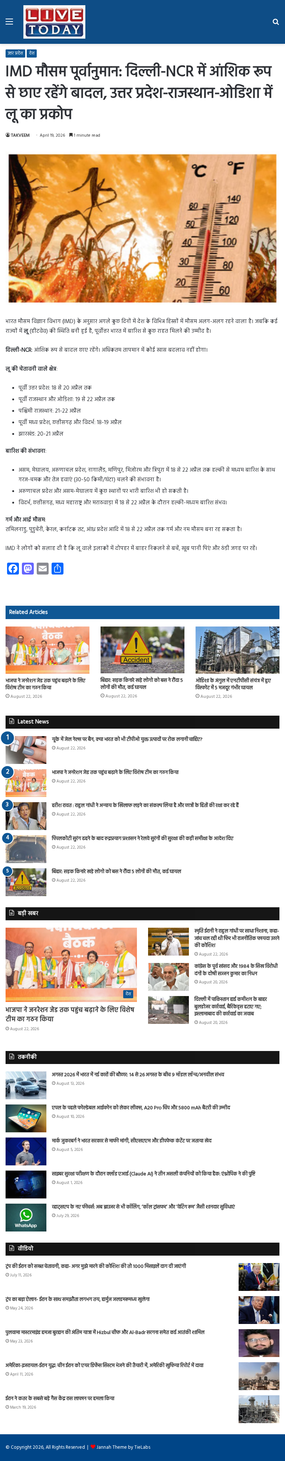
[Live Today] (54, 22)
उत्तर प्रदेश (15, 53)
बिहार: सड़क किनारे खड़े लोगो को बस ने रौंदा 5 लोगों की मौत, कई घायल (142, 684)
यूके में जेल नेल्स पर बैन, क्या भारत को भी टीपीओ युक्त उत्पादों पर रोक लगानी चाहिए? (127, 739)
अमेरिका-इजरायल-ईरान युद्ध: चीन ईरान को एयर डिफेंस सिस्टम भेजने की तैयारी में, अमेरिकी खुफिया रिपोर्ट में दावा (104, 1365)
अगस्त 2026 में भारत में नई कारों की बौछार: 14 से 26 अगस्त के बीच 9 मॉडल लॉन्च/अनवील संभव (138, 1075)
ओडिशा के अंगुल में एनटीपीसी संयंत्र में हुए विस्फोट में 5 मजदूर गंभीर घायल (233, 684)
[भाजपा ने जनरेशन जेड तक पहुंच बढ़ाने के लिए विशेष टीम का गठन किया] (47, 650)
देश (32, 53)
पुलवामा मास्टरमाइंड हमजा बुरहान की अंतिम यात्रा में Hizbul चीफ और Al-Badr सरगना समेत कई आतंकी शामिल (105, 1332)
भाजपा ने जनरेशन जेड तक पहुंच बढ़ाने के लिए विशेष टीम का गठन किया (45, 684)
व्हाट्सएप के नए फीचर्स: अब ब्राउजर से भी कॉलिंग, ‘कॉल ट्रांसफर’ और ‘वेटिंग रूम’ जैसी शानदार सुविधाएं (143, 1207)
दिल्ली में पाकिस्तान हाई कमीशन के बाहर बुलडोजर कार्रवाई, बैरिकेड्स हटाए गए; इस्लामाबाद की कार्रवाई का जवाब (230, 1006)
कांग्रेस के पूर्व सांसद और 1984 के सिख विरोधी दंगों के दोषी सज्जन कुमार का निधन (236, 970)
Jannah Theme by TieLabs (123, 1447)
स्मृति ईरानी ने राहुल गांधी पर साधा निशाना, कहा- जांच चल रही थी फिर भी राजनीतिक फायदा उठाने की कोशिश (236, 938)
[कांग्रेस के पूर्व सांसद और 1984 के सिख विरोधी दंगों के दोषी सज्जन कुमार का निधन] (168, 977)
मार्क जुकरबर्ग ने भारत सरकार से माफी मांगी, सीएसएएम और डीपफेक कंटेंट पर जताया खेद (132, 1141)
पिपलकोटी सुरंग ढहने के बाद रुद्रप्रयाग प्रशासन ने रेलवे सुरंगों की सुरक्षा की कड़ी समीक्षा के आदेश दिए (142, 838)
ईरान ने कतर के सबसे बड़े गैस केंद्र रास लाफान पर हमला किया (60, 1399)
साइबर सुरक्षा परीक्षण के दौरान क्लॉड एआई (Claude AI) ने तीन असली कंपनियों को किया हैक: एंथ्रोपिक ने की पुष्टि (153, 1174)
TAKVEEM (20, 135)
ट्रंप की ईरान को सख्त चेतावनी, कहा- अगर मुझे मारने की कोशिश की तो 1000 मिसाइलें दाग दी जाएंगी (96, 1266)
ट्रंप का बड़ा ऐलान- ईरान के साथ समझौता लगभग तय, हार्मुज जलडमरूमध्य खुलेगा (78, 1299)
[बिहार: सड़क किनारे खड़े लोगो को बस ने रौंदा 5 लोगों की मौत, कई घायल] (142, 650)
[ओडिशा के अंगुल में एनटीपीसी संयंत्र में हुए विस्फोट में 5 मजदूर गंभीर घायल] (237, 650)
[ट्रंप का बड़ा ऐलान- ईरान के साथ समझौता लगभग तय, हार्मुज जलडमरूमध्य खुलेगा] (259, 1310)
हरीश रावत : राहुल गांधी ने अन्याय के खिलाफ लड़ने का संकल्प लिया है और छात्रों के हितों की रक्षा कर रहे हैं (145, 805)
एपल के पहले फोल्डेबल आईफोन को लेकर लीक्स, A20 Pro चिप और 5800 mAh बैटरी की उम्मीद (141, 1108)
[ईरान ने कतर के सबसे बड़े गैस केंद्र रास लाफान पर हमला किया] (259, 1409)
